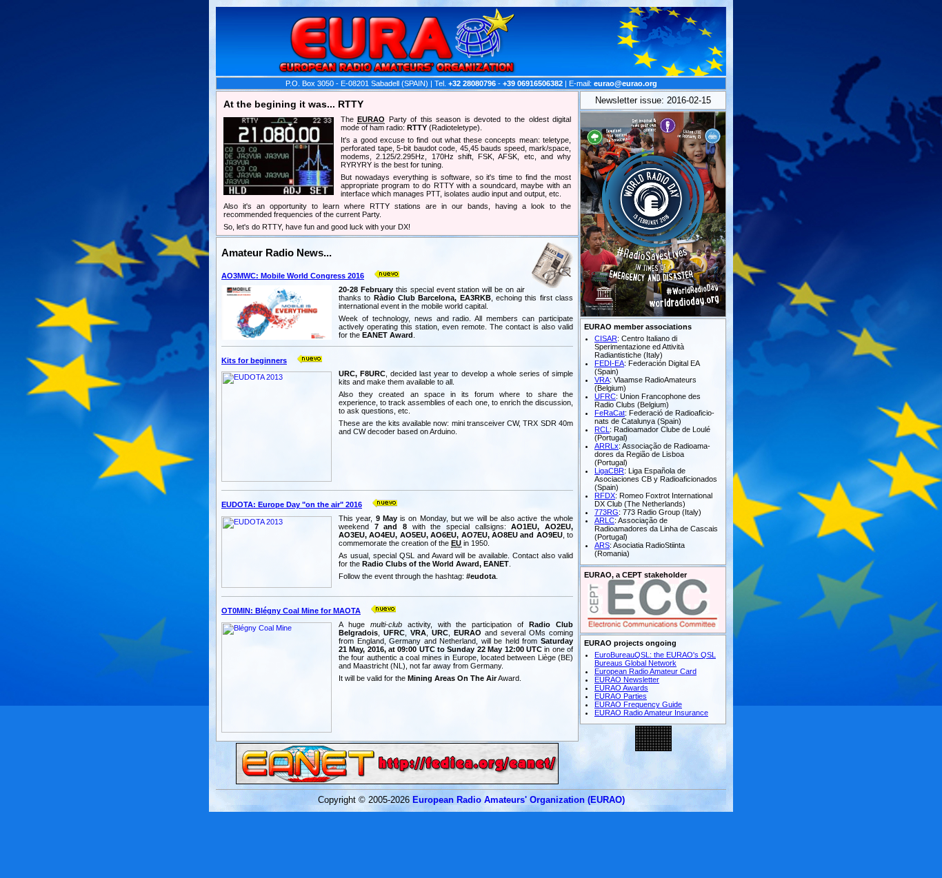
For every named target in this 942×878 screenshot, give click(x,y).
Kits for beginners (254, 360)
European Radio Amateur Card (645, 671)
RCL (602, 429)
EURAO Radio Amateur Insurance (651, 712)
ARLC (604, 520)
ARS (602, 545)
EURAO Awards (621, 688)
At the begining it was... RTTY (293, 104)
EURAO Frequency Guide (638, 704)
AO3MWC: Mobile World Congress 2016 (292, 276)
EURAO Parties (620, 696)
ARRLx (606, 446)
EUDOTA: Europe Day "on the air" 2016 (291, 504)
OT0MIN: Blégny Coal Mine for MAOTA (291, 610)
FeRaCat (609, 413)
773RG (606, 512)
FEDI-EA (609, 363)
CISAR (605, 338)
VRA (602, 380)
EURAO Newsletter (626, 679)
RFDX (604, 495)
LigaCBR (609, 471)
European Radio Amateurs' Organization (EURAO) (518, 800)
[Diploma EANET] (397, 780)
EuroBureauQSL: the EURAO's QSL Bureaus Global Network (655, 659)
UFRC (605, 396)
